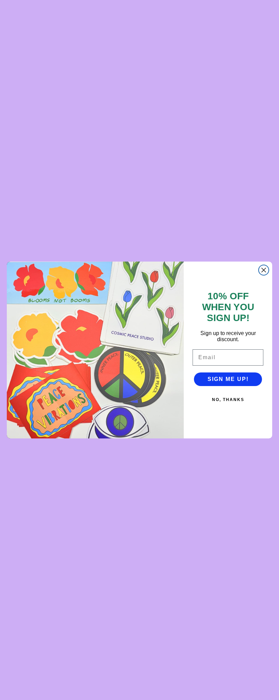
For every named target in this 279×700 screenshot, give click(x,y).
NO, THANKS (228, 399)
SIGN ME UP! (228, 379)
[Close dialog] (264, 270)
